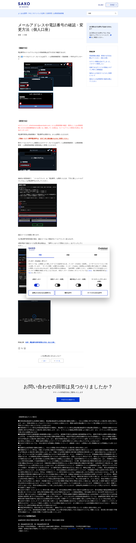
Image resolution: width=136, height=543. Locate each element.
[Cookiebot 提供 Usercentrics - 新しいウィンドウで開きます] (99, 248)
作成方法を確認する (68, 400)
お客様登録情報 (58, 13)
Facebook (19, 348)
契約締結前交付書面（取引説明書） (96, 529)
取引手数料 (72, 529)
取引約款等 (113, 529)
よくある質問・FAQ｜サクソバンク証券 (31, 13)
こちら (90, 270)
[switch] (57, 285)
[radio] (43, 361)
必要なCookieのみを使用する (41, 293)
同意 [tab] (40, 255)
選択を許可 (68, 293)
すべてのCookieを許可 (95, 293)
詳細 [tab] (68, 255)
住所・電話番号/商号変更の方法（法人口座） (40, 342)
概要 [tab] (95, 255)
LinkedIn (25, 348)
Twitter (22, 348)
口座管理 (49, 13)
